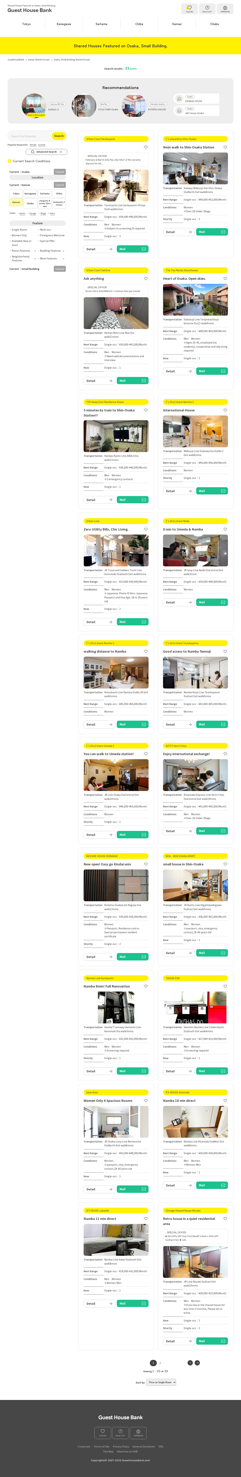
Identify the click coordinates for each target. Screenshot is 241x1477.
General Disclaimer (143, 1446)
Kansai (177, 23)
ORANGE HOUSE (193, 101)
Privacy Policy (121, 1446)
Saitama (101, 23)
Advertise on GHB (127, 1451)
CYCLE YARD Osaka (108, 109)
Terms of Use (101, 1446)
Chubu (214, 23)
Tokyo (26, 23)
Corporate (84, 1446)
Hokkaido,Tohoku (59, 203)
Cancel (60, 185)
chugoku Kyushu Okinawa (44, 203)
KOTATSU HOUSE (157, 109)
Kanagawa (64, 23)
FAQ (161, 1446)
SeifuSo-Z (53, 109)
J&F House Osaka (194, 113)
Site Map (108, 1451)
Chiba (139, 23)
